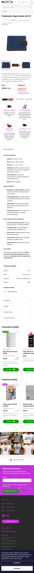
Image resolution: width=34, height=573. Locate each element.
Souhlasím (17, 568)
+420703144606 (9, 507)
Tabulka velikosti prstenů (8, 543)
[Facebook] (3, 515)
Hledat (30, 7)
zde (20, 558)
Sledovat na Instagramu (18, 459)
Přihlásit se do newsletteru (10, 491)
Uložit (11, 99)
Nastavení (17, 563)
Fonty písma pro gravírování (9, 541)
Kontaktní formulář (10, 521)
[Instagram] (7, 515)
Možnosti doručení (23, 93)
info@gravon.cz (9, 503)
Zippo (28, 282)
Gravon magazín (6, 549)
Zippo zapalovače (12, 291)
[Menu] (32, 2)
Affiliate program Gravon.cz (9, 546)
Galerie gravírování (7, 538)
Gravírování (5, 535)
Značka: (5, 24)
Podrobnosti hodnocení (23, 20)
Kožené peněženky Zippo (23, 278)
